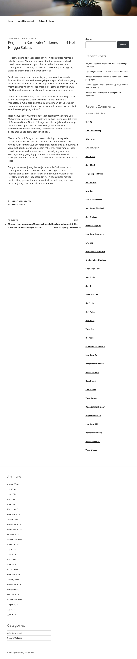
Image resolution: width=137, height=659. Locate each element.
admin (32, 39)
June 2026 (11, 494)
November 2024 (14, 589)
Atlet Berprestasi (26, 21)
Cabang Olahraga (46, 21)
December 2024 (14, 584)
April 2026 (11, 504)
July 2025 (11, 549)
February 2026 (13, 514)
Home (10, 21)
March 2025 (12, 569)
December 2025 (14, 524)
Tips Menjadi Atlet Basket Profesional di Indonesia (106, 71)
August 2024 (12, 604)
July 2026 (11, 489)
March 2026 (12, 509)
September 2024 (14, 599)
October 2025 (13, 534)
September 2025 (14, 539)
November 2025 (14, 529)
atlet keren (18, 205)
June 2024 (11, 615)
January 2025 (13, 579)
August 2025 (12, 544)
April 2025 (11, 564)
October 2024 (13, 594)
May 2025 (11, 559)
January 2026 (13, 519)
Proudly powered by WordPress (20, 652)
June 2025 (11, 554)
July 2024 (11, 609)
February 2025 (13, 574)
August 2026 (12, 484)
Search (88, 39)
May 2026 (11, 499)
